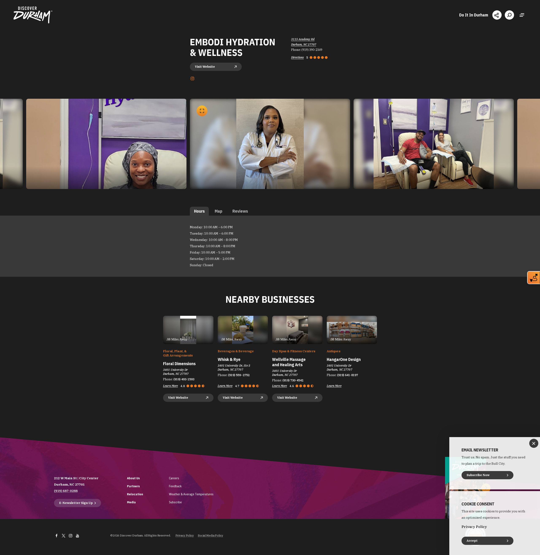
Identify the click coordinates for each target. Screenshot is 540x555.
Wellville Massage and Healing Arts (289, 362)
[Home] (33, 15)
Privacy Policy (185, 535)
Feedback (175, 486)
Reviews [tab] (240, 211)
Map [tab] (218, 211)
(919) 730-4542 (292, 380)
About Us (133, 478)
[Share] (497, 15)
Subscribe (175, 502)
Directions (297, 57)
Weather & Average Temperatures (191, 494)
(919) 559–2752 (239, 375)
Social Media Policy (210, 535)
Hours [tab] (199, 211)
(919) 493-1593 (183, 379)
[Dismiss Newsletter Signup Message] (533, 443)
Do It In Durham (473, 15)
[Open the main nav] (521, 15)
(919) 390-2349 (311, 50)
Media (131, 502)
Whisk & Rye (229, 359)
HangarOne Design (344, 359)
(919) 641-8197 (347, 375)
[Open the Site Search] (509, 15)
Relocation (135, 494)
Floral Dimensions (179, 363)
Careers (174, 478)
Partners (133, 486)
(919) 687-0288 (66, 491)
